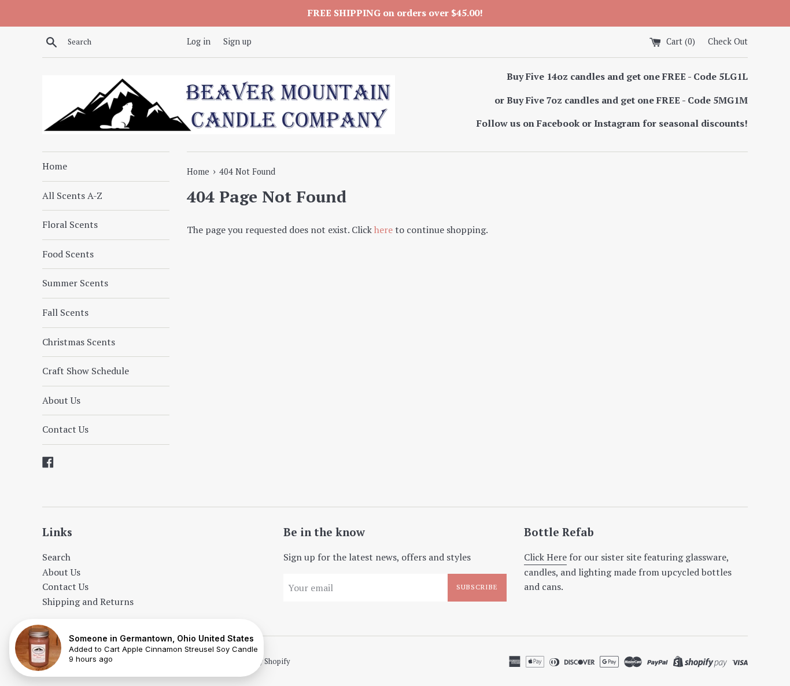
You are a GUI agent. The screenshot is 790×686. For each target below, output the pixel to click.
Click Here (545, 557)
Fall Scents (65, 312)
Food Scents (68, 254)
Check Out (728, 41)
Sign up (237, 41)
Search (56, 557)
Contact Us (65, 429)
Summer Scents (75, 282)
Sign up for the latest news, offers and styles (377, 557)
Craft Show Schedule (85, 370)
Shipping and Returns (88, 601)
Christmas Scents (78, 341)
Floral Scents (70, 224)
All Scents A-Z (72, 195)
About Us (61, 400)
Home (54, 166)
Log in (199, 41)
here (383, 229)
